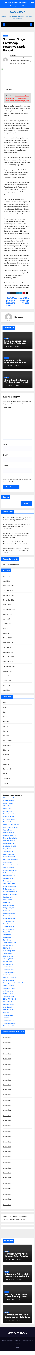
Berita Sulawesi (8, 980)
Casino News (7, 830)
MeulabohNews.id (9, 918)
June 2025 (7, 624)
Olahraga (6, 759)
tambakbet (7, 1037)
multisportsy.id (8, 991)
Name (5, 444)
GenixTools (7, 935)
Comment (7, 408)
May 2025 (6, 628)
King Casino (7, 849)
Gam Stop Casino (9, 884)
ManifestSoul (7, 910)
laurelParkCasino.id (9, 835)
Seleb (5, 774)
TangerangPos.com (10, 943)
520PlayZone (7, 948)
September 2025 (9, 609)
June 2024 (7, 680)
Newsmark (28, 1340)
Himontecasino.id (9, 875)
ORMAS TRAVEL (9, 985)
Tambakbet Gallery (9, 1023)
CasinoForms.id (8, 814)
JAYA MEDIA (17, 12)
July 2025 (6, 619)
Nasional (6, 755)
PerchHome (7, 940)
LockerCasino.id (8, 833)
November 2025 (9, 600)
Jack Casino (7, 862)
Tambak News (8, 1015)
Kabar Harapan (8, 803)
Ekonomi (6, 721)
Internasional (7, 740)
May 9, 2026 (10, 1259)
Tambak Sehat (8, 967)
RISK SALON (7, 1002)
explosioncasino (8, 867)
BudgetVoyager (8, 908)
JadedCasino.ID (8, 851)
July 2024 (6, 676)
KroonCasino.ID (8, 900)
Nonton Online (8, 994)
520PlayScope (8, 956)
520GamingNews (9, 951)
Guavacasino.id (8, 878)
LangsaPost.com (8, 1004)
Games (5, 35)
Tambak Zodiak (8, 969)
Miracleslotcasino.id (10, 870)
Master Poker (8, 822)
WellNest (6, 1012)
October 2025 (8, 605)
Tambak (6, 1018)
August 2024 (7, 671)
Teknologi (6, 778)
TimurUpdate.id (8, 926)
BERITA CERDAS (9, 798)
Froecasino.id (7, 881)
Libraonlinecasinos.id (10, 894)
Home (17, 1347)
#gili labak (13, 63)
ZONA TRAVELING (9, 999)
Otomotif (6, 764)
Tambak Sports (8, 1020)
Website (5, 466)
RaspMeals (7, 937)
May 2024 (6, 685)
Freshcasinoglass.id (9, 886)
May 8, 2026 (10, 1299)
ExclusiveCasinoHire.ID (11, 859)
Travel (5, 783)
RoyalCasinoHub (9, 913)
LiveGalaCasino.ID (9, 841)
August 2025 (7, 614)
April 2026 (6, 581)
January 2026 (8, 590)
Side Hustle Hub (8, 1007)
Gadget (5, 726)
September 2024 (9, 666)
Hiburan (6, 736)
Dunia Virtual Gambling (11, 824)
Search (6, 497)
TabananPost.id (8, 921)
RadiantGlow (7, 932)
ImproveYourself (9, 929)
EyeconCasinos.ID (9, 854)
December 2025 (8, 595)
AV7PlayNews (8, 959)
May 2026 (6, 576)
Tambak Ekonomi (9, 972)
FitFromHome (8, 964)
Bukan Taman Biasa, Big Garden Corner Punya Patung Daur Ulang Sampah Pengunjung (17, 98)
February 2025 (8, 643)
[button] (28, 24)
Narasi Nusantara (9, 800)
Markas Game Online (10, 838)
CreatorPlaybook (9, 905)
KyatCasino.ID (8, 897)
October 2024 (8, 662)
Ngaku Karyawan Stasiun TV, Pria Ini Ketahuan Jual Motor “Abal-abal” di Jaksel (16, 550)
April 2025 (6, 633)
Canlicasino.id (7, 811)
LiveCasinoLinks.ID (9, 846)
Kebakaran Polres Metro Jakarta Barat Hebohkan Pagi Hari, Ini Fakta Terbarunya (16, 526)
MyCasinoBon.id (8, 816)
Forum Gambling (9, 819)
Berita (5, 702)
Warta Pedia (7, 806)
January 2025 (8, 647)
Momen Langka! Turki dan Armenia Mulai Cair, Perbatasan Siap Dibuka (17, 1316)
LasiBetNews (7, 961)
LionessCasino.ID (9, 843)
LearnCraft (6, 902)
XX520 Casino (8, 945)
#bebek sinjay (27, 58)
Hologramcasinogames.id (11, 873)
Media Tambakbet (9, 1026)
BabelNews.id (7, 924)
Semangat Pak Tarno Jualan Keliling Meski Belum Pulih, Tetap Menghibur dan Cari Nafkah (16, 535)
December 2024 (9, 652)
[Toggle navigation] (16, 24)
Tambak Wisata (8, 996)
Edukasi (6, 717)
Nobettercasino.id (9, 889)
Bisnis (5, 707)
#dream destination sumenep (20, 61)
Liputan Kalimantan (9, 977)
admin (14, 55)
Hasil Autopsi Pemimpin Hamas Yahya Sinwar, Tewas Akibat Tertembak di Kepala (12, 301)
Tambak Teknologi (9, 975)
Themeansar (17, 1343)
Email (5, 455)
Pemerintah (7, 769)
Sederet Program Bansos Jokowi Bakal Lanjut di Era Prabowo (23, 300)
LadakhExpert (8, 1010)
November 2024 (9, 657)
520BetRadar (7, 953)
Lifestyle (6, 750)
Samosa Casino (8, 916)
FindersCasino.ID (9, 857)
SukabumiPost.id (9, 988)
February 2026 (8, 586)
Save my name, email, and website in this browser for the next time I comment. (17, 480)
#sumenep (21, 63)
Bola (4, 712)
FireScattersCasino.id (10, 827)
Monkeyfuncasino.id (10, 892)
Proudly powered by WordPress (11, 1340)
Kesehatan (6, 745)
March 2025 (7, 638)
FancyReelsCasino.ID (10, 865)
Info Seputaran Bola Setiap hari (14, 983)
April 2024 (7, 690)
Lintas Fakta (7, 808)
